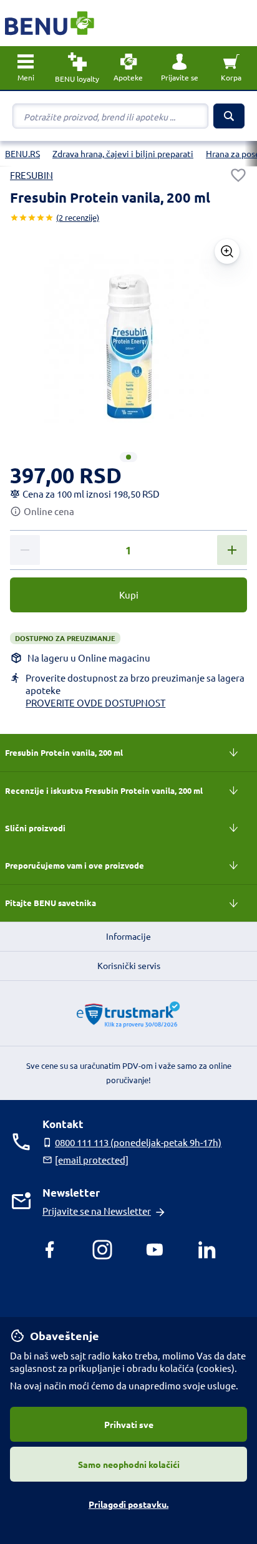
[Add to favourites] (238, 175)
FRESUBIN (31, 175)
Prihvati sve (128, 1424)
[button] (179, 68)
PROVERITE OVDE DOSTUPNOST (95, 702)
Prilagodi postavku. (128, 1504)
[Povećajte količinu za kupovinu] (232, 550)
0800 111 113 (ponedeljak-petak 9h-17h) (138, 1142)
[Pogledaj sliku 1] (128, 457)
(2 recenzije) (77, 217)
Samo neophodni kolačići (129, 1464)
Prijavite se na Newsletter (96, 1211)
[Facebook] (49, 1249)
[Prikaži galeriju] (227, 251)
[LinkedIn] (207, 1249)
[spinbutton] (128, 550)
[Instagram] (102, 1249)
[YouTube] (154, 1249)
